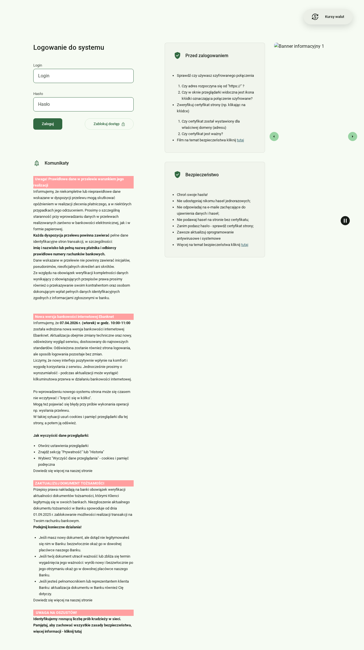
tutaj (240, 140)
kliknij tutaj (73, 631)
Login (37, 65)
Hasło (38, 94)
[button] (269, 136)
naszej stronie (81, 471)
